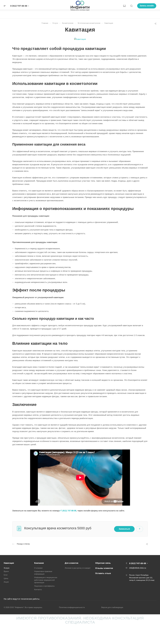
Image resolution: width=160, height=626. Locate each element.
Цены (6, 578)
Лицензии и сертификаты (44, 586)
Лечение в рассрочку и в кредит (78, 568)
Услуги (6, 568)
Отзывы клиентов (104, 568)
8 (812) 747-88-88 (18, 6)
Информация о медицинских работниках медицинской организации (45, 580)
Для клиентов (71, 563)
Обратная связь (103, 563)
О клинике (38, 568)
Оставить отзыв (103, 573)
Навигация (9, 563)
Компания (39, 563)
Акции (6, 582)
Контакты (38, 589)
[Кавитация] (80, 39)
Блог (5, 575)
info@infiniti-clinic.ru (137, 568)
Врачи (6, 571)
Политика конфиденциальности (72, 607)
